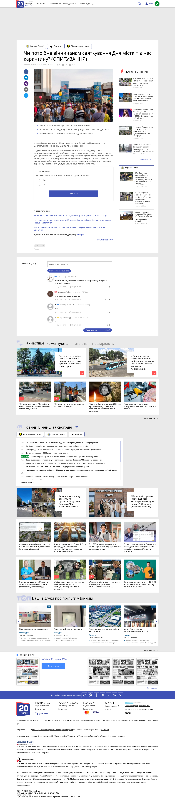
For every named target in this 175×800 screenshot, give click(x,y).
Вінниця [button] (28, 6)
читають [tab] (79, 343)
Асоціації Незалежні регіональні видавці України (52, 730)
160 (64, 65)
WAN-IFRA (105, 730)
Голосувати (73, 193)
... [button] (93, 4)
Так (44, 180)
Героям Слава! (37, 46)
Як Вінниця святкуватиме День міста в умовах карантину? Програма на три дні (70, 215)
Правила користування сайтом (137, 706)
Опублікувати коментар (59, 271)
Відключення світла (80, 46)
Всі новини (41, 3)
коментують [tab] (57, 343)
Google (80, 234)
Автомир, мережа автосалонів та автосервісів (104, 630)
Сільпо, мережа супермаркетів (33, 629)
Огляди (108, 709)
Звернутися (63, 709)
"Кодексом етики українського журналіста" (62, 720)
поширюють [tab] (103, 343)
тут (18, 723)
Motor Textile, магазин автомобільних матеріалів (136, 630)
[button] (76, 427)
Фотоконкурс (84, 3)
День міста (39, 246)
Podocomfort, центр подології (68, 629)
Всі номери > (153, 688)
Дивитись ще (147, 159)
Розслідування (69, 3)
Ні (44, 184)
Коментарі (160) (105, 239)
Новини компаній (112, 706)
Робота (57, 46)
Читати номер (53, 666)
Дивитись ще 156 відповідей (98, 330)
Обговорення (54, 3)
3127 (72, 65)
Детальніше (40, 709)
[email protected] (24, 795)
